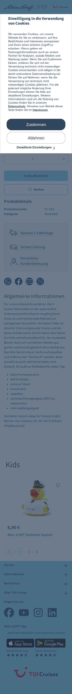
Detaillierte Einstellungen (34, 147)
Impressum (40, 109)
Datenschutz (16, 106)
